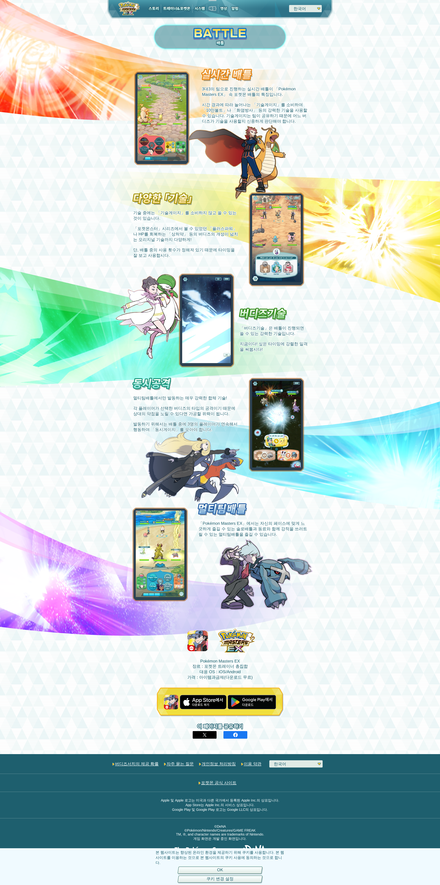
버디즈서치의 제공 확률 (137, 763)
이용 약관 (252, 763)
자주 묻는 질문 (180, 763)
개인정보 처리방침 (219, 763)
